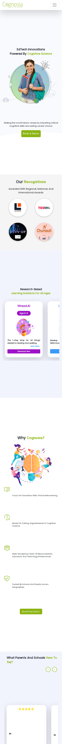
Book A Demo (31, 133)
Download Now (23, 351)
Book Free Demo (31, 611)
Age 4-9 (24, 313)
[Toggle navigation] (54, 5)
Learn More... (35, 346)
